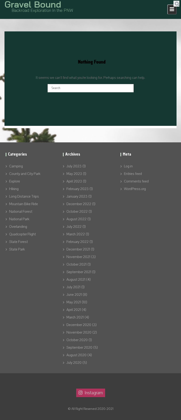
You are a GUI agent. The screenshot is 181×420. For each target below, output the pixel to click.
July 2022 (74, 226)
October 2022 (77, 211)
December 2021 (78, 249)
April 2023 (74, 181)
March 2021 (75, 317)
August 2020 (76, 355)
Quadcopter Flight (22, 234)
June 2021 (74, 294)
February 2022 (77, 241)
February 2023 (77, 189)
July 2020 (74, 362)
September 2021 (78, 272)
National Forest (20, 211)
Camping (16, 166)
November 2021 (78, 257)
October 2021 (76, 264)
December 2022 (78, 204)
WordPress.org (135, 189)
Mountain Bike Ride (23, 204)
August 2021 (75, 279)
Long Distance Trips (24, 196)
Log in (128, 166)
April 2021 (73, 309)
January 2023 (76, 196)
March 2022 (75, 234)
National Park (19, 219)
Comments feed (136, 181)
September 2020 (79, 347)
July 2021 (73, 287)
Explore (14, 181)
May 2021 (73, 302)
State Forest (18, 241)
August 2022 (76, 219)
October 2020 (77, 340)
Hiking (14, 189)
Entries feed (133, 173)
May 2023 (74, 173)
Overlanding (18, 226)
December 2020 (78, 324)
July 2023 (74, 166)
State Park (17, 249)
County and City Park (24, 173)
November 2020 (78, 332)
